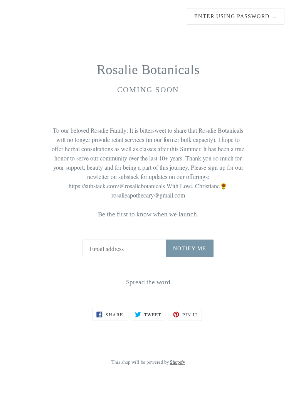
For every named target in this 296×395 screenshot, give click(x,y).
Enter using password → (235, 16)
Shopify (177, 361)
